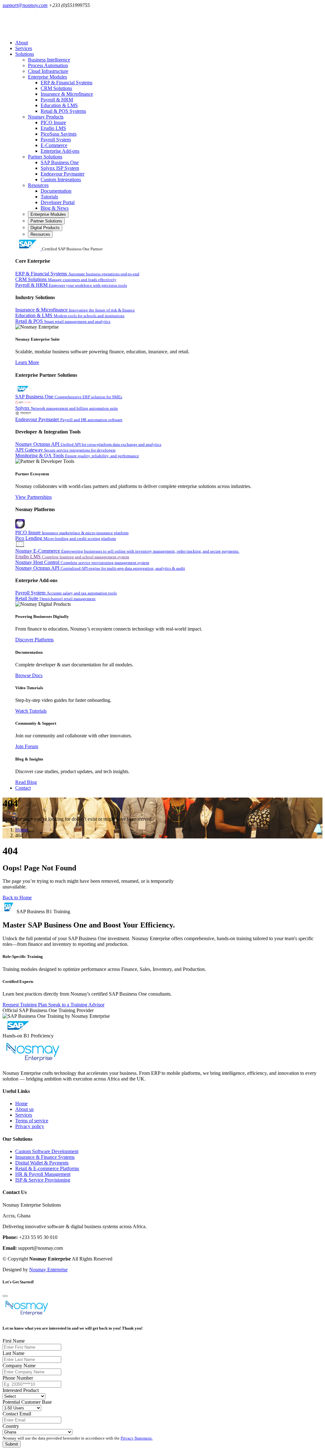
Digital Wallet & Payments (42, 1162)
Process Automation (48, 65)
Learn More (27, 362)
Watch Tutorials (31, 711)
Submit (11, 1444)
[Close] (5, 1296)
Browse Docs (29, 675)
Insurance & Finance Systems (45, 1157)
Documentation (56, 191)
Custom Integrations (61, 179)
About (21, 42)
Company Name (19, 1365)
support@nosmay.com (25, 5)
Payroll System (56, 139)
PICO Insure (53, 122)
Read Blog (26, 782)
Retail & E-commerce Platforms (47, 1168)
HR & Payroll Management (42, 1174)
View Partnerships (33, 497)
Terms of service (31, 1120)
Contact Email (17, 1413)
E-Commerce (54, 145)
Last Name (13, 1353)
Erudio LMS (53, 128)
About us (24, 1109)
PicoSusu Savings (58, 134)
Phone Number (18, 1378)
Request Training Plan (25, 1004)
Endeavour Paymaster (62, 173)
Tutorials (49, 196)
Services (23, 48)
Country (11, 1426)
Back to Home (17, 897)
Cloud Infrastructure (48, 71)
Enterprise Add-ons (60, 151)
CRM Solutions (56, 88)
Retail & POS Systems (63, 111)
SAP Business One (60, 162)
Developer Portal (58, 202)
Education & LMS (59, 105)
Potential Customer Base (27, 1402)
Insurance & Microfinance (67, 94)
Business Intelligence (49, 59)
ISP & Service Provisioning (42, 1180)
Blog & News (55, 208)
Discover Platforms (34, 639)
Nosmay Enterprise (48, 1269)
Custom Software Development (46, 1151)
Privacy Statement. (137, 1438)
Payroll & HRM (57, 99)
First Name (14, 1341)
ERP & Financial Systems (66, 82)
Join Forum (26, 746)
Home (21, 829)
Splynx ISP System (60, 168)
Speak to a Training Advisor (76, 1004)
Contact (23, 788)
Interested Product (21, 1390)
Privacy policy (29, 1126)
